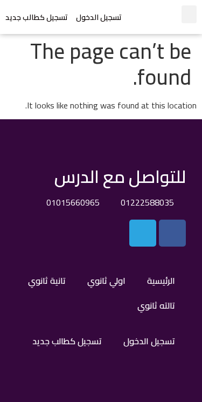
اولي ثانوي (106, 280)
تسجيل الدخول (99, 17)
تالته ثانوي (156, 305)
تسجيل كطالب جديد (36, 17)
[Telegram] (142, 233)
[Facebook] (172, 233)
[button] (189, 14)
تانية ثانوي (47, 280)
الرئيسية (161, 280)
